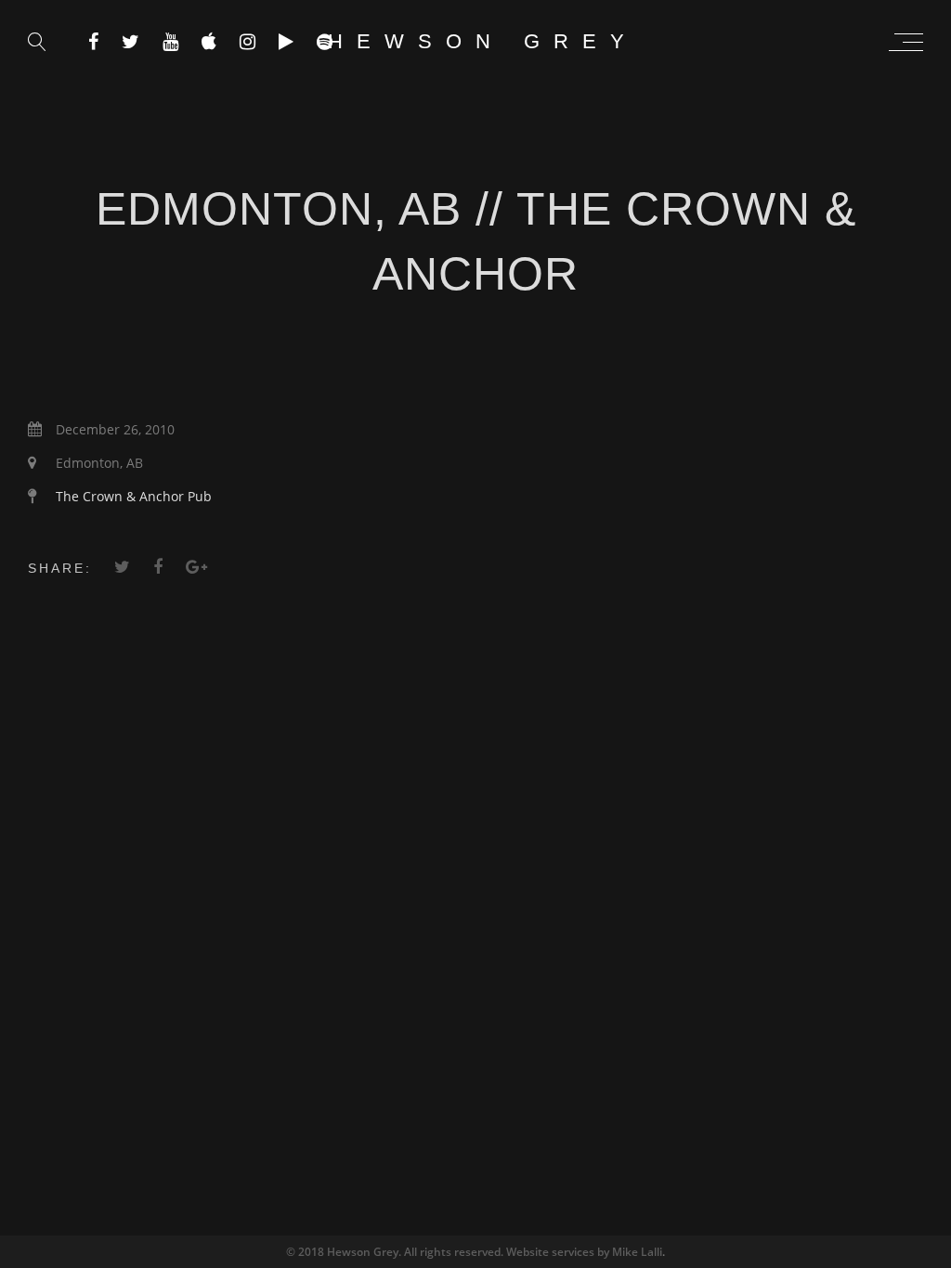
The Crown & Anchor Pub (134, 496)
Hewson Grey (483, 41)
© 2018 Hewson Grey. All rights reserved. (396, 1252)
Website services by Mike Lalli (584, 1252)
